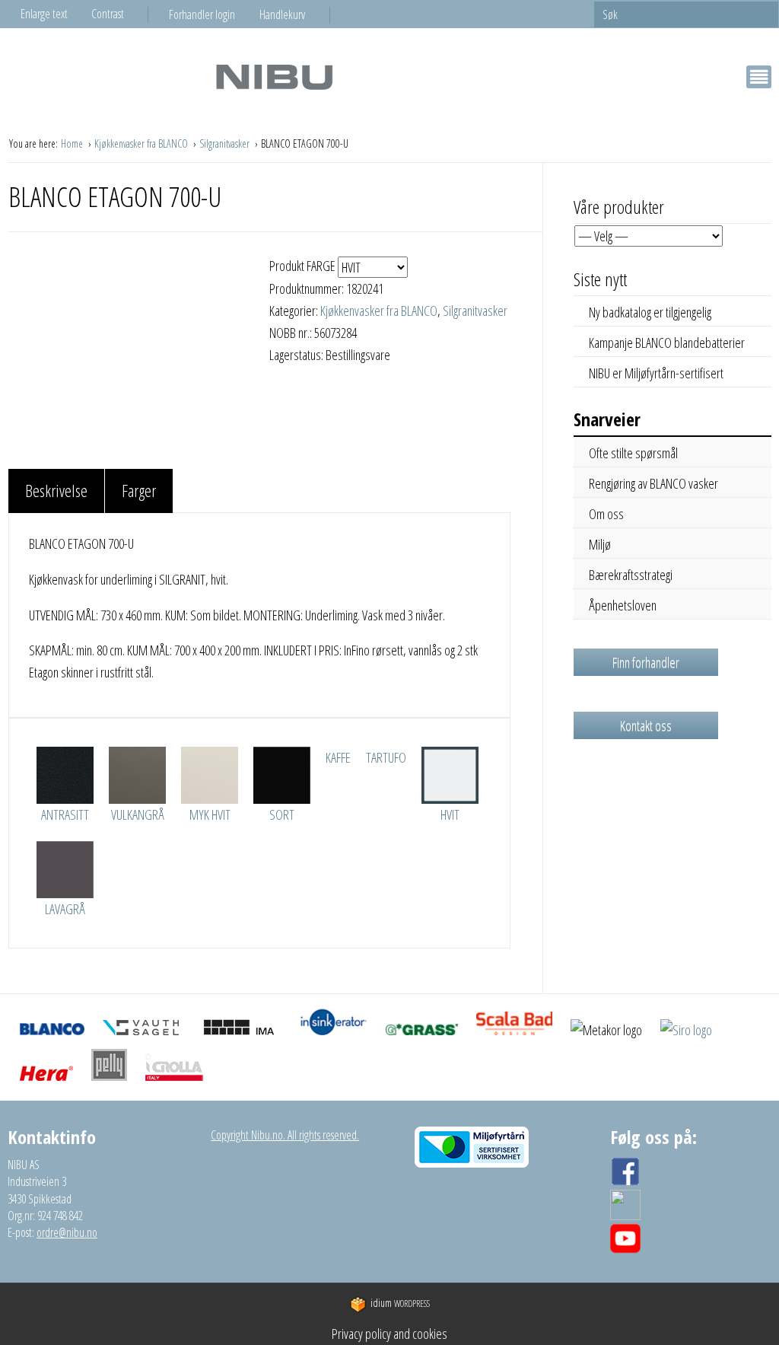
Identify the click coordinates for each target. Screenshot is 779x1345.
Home (73, 143)
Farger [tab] (139, 490)
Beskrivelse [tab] (56, 490)
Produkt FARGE (303, 266)
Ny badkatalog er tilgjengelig (650, 312)
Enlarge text (44, 13)
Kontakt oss (646, 725)
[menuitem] (214, 14)
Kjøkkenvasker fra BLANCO (142, 143)
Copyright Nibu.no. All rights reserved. (285, 1135)
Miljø (600, 544)
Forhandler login (202, 14)
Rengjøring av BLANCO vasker (653, 483)
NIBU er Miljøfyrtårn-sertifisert (656, 373)
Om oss (606, 514)
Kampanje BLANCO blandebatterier (667, 342)
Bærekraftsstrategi (630, 575)
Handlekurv (282, 14)
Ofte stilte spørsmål (633, 453)
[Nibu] (274, 76)
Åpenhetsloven (623, 605)
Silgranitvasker (225, 143)
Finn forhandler (645, 662)
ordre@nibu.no (67, 1232)
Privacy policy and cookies (389, 1333)
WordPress (400, 1303)
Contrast (107, 13)
